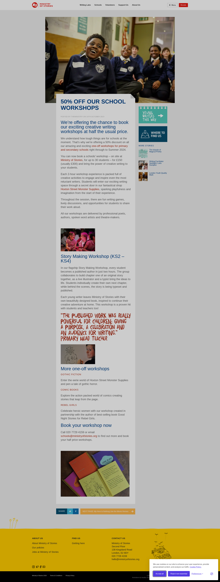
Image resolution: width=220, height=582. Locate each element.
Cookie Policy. (195, 567)
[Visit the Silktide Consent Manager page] (211, 574)
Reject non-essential (178, 574)
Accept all (160, 574)
